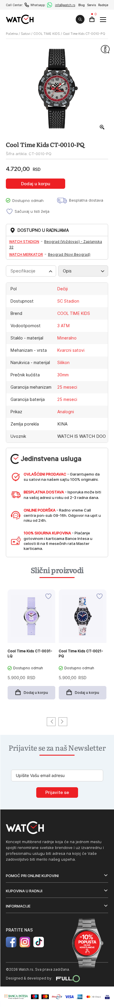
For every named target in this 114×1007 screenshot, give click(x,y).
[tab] (31, 271)
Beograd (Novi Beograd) (69, 254)
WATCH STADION (24, 241)
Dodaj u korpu (35, 183)
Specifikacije (23, 271)
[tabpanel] (31, 647)
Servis (91, 5)
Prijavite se (57, 792)
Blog (81, 5)
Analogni (65, 411)
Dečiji (62, 289)
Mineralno (67, 338)
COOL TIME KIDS (46, 34)
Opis (67, 271)
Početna (12, 34)
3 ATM (63, 325)
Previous (51, 721)
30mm (63, 375)
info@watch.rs (65, 5)
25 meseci (67, 387)
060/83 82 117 (26, 5)
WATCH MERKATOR (26, 254)
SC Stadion (68, 301)
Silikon (63, 362)
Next (62, 721)
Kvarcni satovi (70, 350)
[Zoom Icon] (102, 127)
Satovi (25, 34)
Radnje (103, 5)
